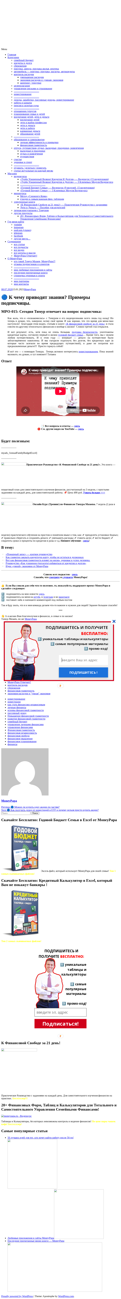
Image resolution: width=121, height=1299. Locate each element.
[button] (59, 630)
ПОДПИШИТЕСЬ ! (83, 672)
